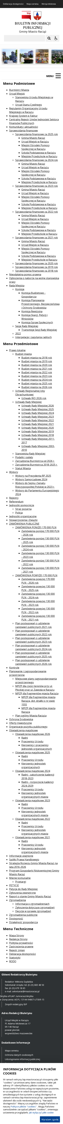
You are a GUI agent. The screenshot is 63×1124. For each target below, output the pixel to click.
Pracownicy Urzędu (32, 741)
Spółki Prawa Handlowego (24, 859)
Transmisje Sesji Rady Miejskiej (39, 330)
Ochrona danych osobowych (19, 1054)
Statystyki (14, 957)
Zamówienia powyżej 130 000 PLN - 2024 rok (38, 595)
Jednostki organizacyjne (23, 516)
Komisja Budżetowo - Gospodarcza (33, 294)
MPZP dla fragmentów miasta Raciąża (36, 693)
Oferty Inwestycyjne (20, 723)
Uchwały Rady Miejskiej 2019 (37, 431)
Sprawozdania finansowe (23, 130)
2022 (18, 333)
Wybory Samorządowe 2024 (31, 479)
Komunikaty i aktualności (23, 127)
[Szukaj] (49, 38)
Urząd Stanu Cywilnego (28, 104)
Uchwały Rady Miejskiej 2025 (37, 409)
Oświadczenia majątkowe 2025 (32, 752)
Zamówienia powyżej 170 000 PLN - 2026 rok (38, 580)
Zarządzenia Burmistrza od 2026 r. (35, 461)
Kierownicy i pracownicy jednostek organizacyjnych (36, 747)
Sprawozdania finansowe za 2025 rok (36, 134)
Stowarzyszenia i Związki (23, 520)
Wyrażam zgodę (49, 1119)
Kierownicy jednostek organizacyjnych (33, 765)
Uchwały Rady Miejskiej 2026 (37, 405)
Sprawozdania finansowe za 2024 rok (36, 160)
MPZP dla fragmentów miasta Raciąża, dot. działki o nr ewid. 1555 (38, 700)
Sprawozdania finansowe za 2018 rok (36, 270)
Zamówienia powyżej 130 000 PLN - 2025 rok (38, 588)
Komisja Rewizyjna (31, 311)
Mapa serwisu (33, 4)
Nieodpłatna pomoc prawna (25, 274)
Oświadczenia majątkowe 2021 (32, 837)
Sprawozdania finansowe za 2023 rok (36, 186)
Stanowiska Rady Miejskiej (30, 453)
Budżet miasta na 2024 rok (36, 379)
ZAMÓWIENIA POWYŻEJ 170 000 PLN (36, 575)
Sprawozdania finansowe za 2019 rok (36, 267)
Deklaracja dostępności (13, 4)
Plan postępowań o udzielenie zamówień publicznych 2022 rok (33, 632)
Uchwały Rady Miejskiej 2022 (37, 420)
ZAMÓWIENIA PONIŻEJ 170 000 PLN (35, 527)
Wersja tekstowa (49, 4)
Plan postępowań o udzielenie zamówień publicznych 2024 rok (33, 647)
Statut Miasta (23, 468)
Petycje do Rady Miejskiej (23, 889)
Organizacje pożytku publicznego (28, 726)
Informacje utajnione (21, 856)
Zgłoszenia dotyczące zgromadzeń (35, 907)
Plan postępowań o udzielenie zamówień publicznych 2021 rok (33, 625)
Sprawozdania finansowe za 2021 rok (36, 237)
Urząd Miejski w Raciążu (35, 141)
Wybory (13, 472)
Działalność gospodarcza (23, 922)
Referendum (16, 501)
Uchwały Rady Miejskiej (28, 402)
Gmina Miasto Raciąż (33, 138)
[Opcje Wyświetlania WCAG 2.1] (56, 38)
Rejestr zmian (17, 950)
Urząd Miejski (17, 93)
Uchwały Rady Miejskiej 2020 (37, 427)
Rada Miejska (16, 285)
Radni (24, 737)
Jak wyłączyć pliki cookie (41, 1112)
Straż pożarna (23, 509)
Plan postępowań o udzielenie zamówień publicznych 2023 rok (33, 639)
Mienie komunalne (20, 878)
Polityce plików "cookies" (24, 1106)
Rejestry (14, 498)
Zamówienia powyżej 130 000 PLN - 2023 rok (38, 603)
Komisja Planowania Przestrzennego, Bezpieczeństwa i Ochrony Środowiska (40, 304)
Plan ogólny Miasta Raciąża (30, 715)
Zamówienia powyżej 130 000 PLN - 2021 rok (38, 617)
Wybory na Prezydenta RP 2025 (33, 475)
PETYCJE (14, 885)
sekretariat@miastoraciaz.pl (25, 991)
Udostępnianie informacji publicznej (22, 1059)
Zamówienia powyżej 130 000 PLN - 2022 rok (38, 610)
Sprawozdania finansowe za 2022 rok (36, 211)
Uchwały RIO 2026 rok (33, 398)
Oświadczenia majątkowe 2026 (32, 734)
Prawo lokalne (17, 350)
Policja (19, 512)
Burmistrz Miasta (19, 90)
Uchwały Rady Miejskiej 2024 (37, 413)
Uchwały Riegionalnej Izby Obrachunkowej (30, 392)
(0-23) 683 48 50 (36, 984)
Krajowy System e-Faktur (23, 115)
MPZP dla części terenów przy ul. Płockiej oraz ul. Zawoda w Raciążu (34, 687)
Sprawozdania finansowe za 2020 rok (36, 263)
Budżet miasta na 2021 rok (36, 368)
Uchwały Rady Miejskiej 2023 (37, 416)
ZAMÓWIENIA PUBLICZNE (24, 523)
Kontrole (14, 667)
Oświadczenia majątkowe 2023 (32, 800)
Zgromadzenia (17, 900)
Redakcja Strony (18, 939)
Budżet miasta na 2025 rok (36, 383)
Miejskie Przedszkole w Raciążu (39, 156)
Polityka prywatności (21, 943)
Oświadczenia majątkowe (23, 730)
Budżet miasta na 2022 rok (36, 372)
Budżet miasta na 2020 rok (36, 365)
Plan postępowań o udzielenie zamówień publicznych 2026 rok (33, 662)
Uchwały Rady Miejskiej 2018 (37, 435)
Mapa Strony (16, 935)
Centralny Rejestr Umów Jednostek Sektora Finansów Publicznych (34, 121)
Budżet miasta (23, 354)
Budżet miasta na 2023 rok (36, 376)
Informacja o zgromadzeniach (32, 904)
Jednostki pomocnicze (21, 505)
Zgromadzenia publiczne (23, 915)
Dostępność (16, 918)
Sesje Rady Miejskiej (26, 326)
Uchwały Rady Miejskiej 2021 (37, 424)
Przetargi (20, 881)
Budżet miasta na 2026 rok (36, 387)
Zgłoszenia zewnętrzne (22, 892)
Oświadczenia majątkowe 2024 (32, 771)
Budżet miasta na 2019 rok (36, 361)
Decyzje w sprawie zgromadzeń (33, 911)
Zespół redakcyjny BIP (16, 1004)
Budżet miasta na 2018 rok (36, 357)
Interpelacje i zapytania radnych (33, 337)
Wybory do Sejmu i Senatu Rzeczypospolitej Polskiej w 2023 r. (35, 485)
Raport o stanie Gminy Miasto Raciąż (30, 896)
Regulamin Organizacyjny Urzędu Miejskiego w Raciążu (28, 110)
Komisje (19, 289)
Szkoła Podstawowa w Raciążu (38, 152)
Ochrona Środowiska (21, 719)
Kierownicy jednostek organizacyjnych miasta (34, 794)
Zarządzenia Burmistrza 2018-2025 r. (36, 464)
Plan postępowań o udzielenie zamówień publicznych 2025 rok (33, 654)
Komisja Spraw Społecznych (37, 322)
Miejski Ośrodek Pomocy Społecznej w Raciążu (35, 147)
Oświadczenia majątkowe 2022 (32, 819)
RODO (12, 961)
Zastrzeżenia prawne (21, 946)
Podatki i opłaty (24, 457)
